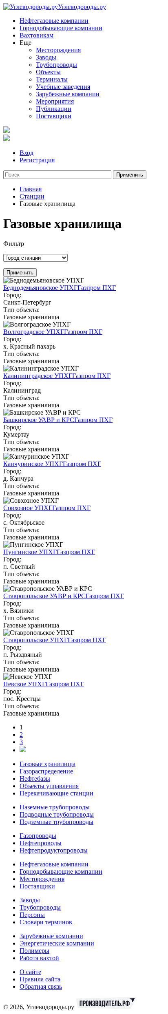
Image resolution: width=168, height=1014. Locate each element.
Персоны (32, 914)
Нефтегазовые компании (54, 20)
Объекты (48, 71)
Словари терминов (46, 922)
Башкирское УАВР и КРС (38, 419)
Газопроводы (38, 835)
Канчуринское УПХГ (33, 463)
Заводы (46, 57)
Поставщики (53, 116)
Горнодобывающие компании (61, 27)
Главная (31, 189)
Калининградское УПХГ (37, 375)
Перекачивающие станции (56, 793)
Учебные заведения (63, 86)
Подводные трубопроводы (57, 814)
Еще (25, 42)
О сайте (30, 971)
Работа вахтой (39, 957)
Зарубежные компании (67, 94)
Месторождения (58, 49)
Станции (32, 196)
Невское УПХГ (24, 683)
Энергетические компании (57, 943)
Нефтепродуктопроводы (54, 850)
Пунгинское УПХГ (30, 551)
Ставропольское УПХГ (35, 639)
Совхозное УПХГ (27, 507)
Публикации (53, 108)
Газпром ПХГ (96, 287)
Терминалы (52, 79)
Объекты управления (49, 785)
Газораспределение (46, 771)
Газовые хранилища (47, 763)
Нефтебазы (35, 778)
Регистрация (37, 160)
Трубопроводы (56, 64)
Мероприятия (55, 101)
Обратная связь (41, 986)
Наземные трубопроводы (55, 807)
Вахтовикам (36, 35)
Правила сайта (40, 979)
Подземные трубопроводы (56, 821)
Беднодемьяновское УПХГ (40, 287)
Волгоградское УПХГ (33, 331)
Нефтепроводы (41, 842)
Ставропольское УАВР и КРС (44, 595)
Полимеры (34, 950)
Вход (26, 152)
